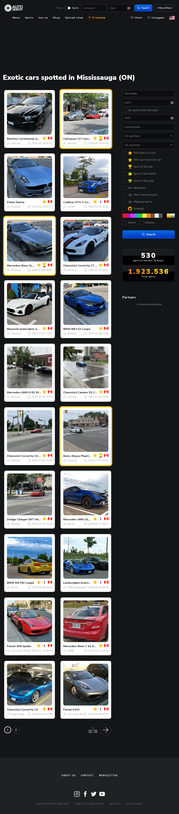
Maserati (13, 329)
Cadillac (68, 202)
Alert (138, 17)
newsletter (108, 775)
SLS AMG (35, 266)
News (59, 8)
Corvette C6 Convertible (38, 456)
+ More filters (164, 8)
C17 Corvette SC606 (91, 139)
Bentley (12, 139)
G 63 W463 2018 (40, 392)
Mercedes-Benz (17, 266)
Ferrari (11, 646)
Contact (87, 775)
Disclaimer (134, 803)
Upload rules (74, 17)
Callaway (69, 139)
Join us (43, 17)
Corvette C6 (29, 710)
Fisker (11, 202)
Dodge (11, 519)
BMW (67, 329)
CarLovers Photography (24, 650)
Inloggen (158, 17)
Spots (75, 8)
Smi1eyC (16, 143)
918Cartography (76, 587)
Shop (56, 17)
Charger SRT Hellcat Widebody (38, 519)
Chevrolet (70, 266)
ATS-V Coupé (84, 202)
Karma (20, 202)
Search (145, 8)
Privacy (115, 803)
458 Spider (23, 646)
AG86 (70, 650)
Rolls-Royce (71, 456)
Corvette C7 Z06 (89, 266)
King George (18, 714)
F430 (76, 710)
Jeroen (71, 206)
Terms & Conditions (89, 803)
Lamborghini (71, 583)
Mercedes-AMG (17, 392)
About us (68, 775)
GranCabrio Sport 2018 (35, 329)
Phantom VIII (89, 456)
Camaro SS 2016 (89, 392)
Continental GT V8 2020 (35, 139)
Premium (98, 17)
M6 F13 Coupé (80, 329)
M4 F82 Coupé (24, 583)
